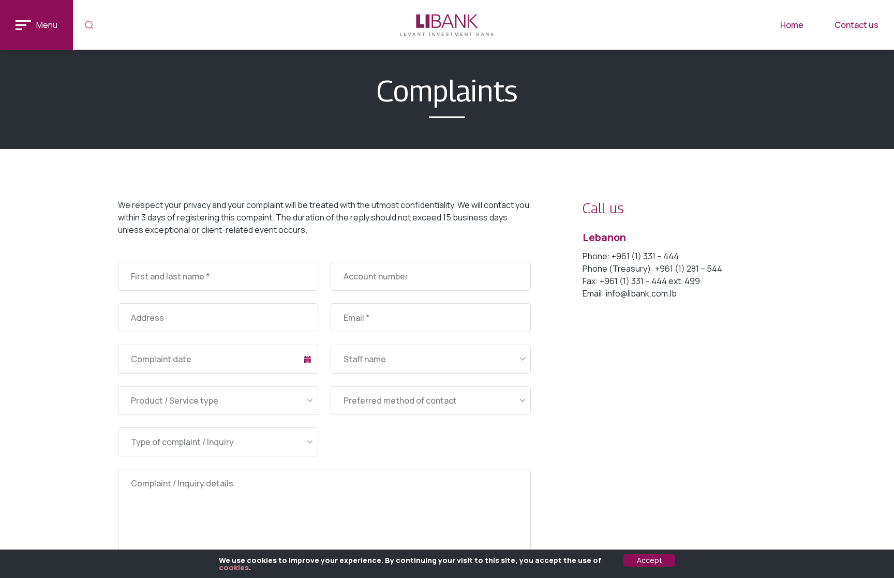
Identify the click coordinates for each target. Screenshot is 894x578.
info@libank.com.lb (641, 293)
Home (791, 25)
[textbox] (430, 359)
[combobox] (431, 359)
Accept (649, 560)
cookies (234, 567)
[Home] (447, 24)
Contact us (856, 25)
